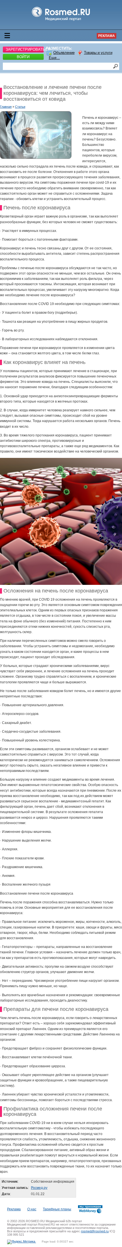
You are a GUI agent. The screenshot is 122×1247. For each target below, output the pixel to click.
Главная (6, 106)
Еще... (54, 58)
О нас (31, 1209)
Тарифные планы (57, 1209)
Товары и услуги (98, 53)
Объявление (64, 53)
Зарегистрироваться (25, 49)
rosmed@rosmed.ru (95, 1231)
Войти (23, 57)
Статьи (20, 106)
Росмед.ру (39, 1188)
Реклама (106, 36)
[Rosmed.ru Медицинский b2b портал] (61, 21)
